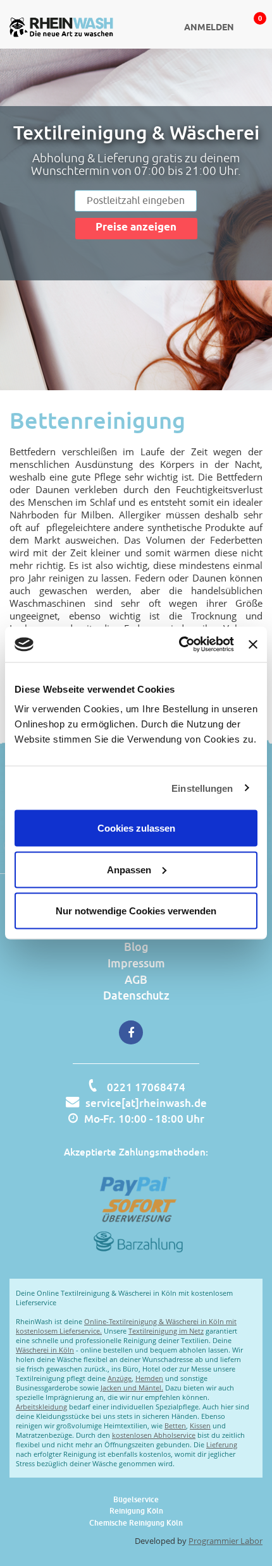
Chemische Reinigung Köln (136, 1522)
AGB (136, 979)
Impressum (136, 963)
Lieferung (221, 1444)
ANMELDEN (209, 28)
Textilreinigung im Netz (166, 1331)
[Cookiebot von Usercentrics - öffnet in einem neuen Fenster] (179, 645)
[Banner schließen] (253, 644)
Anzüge (120, 1378)
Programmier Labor (226, 1540)
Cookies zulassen (136, 828)
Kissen (200, 1425)
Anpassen (129, 869)
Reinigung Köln (136, 1510)
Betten (175, 1425)
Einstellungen (202, 787)
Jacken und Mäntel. (132, 1387)
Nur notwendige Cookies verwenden (136, 911)
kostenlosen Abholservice (153, 1435)
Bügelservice (136, 1499)
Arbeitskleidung (41, 1406)
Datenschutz (136, 995)
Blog (136, 946)
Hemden (149, 1378)
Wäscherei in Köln (45, 1349)
